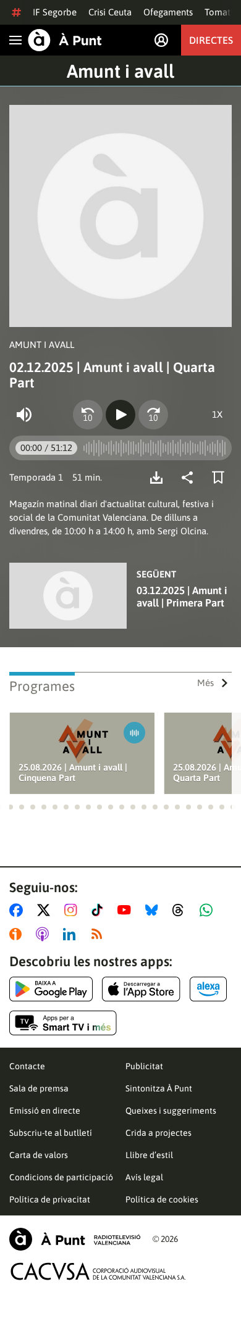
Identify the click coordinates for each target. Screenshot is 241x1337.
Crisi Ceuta (110, 12)
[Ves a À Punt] (65, 40)
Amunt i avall (120, 70)
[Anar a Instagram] (73, 910)
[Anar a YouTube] (126, 910)
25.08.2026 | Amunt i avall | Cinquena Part (73, 772)
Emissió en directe (44, 1111)
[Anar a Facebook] (18, 910)
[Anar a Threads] (181, 910)
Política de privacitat (49, 1199)
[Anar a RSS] (99, 934)
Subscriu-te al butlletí (50, 1133)
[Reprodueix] (120, 414)
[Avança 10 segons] (153, 414)
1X (217, 414)
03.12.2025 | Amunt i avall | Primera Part (182, 596)
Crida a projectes (158, 1133)
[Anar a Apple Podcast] (45, 934)
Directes (211, 40)
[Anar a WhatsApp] (209, 910)
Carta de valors (38, 1155)
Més (205, 682)
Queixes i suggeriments (170, 1111)
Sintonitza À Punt (158, 1088)
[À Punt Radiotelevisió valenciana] (74, 1239)
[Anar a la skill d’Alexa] (208, 989)
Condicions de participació (61, 1177)
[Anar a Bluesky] (154, 910)
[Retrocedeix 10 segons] (88, 414)
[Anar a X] (46, 910)
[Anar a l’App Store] (141, 989)
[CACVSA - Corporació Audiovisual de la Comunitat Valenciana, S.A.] (98, 1271)
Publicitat (144, 1066)
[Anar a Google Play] (51, 989)
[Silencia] (24, 414)
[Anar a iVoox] (18, 934)
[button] (10, 807)
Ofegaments (168, 12)
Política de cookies (161, 1199)
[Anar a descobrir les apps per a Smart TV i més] (63, 1023)
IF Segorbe (55, 12)
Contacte (27, 1066)
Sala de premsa (39, 1088)
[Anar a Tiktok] (99, 910)
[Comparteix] (190, 477)
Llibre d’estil (149, 1155)
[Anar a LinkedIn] (71, 934)
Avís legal (144, 1177)
